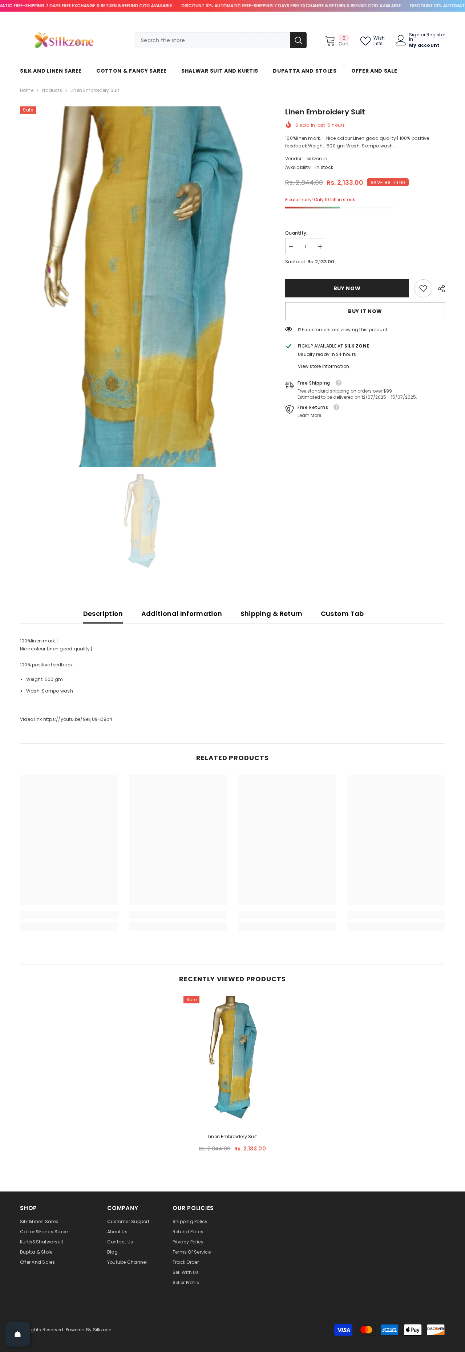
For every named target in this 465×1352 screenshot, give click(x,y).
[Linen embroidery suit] (232, 1060)
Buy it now (365, 311)
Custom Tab (342, 613)
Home (26, 90)
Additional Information (181, 613)
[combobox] (212, 40)
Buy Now (347, 288)
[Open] (17, 1334)
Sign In (414, 37)
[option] (142, 286)
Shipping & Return (271, 613)
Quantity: (296, 233)
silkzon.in (317, 158)
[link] (423, 288)
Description (103, 613)
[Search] (220, 40)
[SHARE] (438, 288)
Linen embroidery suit (232, 1136)
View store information (323, 366)
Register (435, 35)
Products (52, 90)
